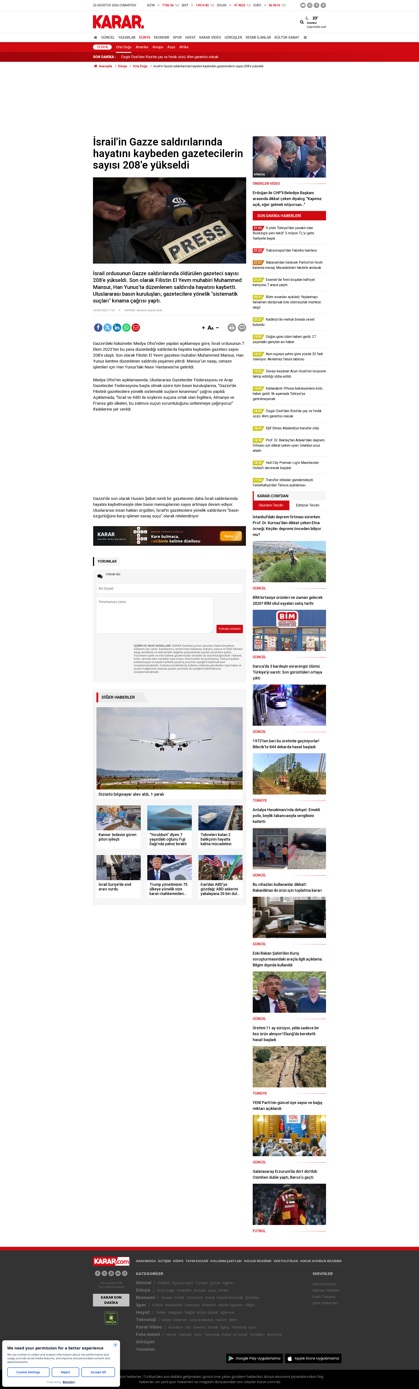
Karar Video (210, 37)
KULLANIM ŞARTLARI (226, 1261)
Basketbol (173, 1305)
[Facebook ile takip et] (316, 5)
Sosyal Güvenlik (230, 1297)
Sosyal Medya (201, 1319)
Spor (177, 37)
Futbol (157, 1305)
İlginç (224, 1327)
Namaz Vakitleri (326, 1290)
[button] (203, 328)
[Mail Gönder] (136, 327)
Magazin (175, 1312)
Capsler (185, 1334)
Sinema (199, 1327)
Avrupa (158, 47)
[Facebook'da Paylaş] (98, 327)
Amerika (142, 47)
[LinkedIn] (117, 327)
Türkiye (201, 1282)
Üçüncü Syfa (182, 1282)
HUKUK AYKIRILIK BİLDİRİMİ (321, 1261)
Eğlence (227, 1312)
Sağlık (190, 1312)
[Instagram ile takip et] (124, 1273)
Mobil (166, 1319)
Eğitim (228, 1282)
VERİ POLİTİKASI (285, 1261)
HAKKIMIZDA (146, 1261)
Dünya (144, 37)
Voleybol (192, 1305)
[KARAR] (118, 21)
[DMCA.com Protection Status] (111, 1317)
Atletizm (209, 1305)
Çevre (215, 1282)
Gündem (175, 1327)
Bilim (233, 1319)
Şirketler (252, 1297)
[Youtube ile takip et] (303, 5)
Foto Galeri (148, 1334)
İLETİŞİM (164, 1261)
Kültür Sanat (287, 37)
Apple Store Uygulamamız (317, 1358)
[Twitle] (107, 327)
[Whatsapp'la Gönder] (126, 327)
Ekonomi (161, 37)
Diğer (250, 1305)
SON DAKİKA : (104, 57)
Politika (164, 1282)
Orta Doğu (123, 47)
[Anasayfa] (96, 37)
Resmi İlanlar (258, 37)
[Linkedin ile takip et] (118, 1273)
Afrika (183, 47)
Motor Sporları (230, 1305)
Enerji (210, 1297)
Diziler (161, 1312)
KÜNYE (178, 1261)
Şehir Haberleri (325, 1303)
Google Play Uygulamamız (258, 1358)
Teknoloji (146, 1320)
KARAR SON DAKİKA (111, 1300)
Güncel (108, 37)
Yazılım (221, 1319)
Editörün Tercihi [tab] (307, 505)
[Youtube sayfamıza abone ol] (111, 1273)
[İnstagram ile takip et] (310, 5)
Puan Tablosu (324, 1296)
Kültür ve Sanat (235, 1334)
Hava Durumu (324, 1284)
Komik (213, 1327)
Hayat (190, 37)
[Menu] (304, 37)
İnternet (180, 1319)
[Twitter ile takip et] (323, 5)
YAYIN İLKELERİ (197, 1261)
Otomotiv (195, 1297)
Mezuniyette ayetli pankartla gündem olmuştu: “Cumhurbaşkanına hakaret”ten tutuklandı (187, 57)
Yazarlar (127, 37)
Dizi (188, 1327)
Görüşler (233, 37)
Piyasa (166, 1297)
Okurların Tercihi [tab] (271, 505)
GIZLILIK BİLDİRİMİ (257, 1261)
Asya (171, 47)
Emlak (179, 1297)
